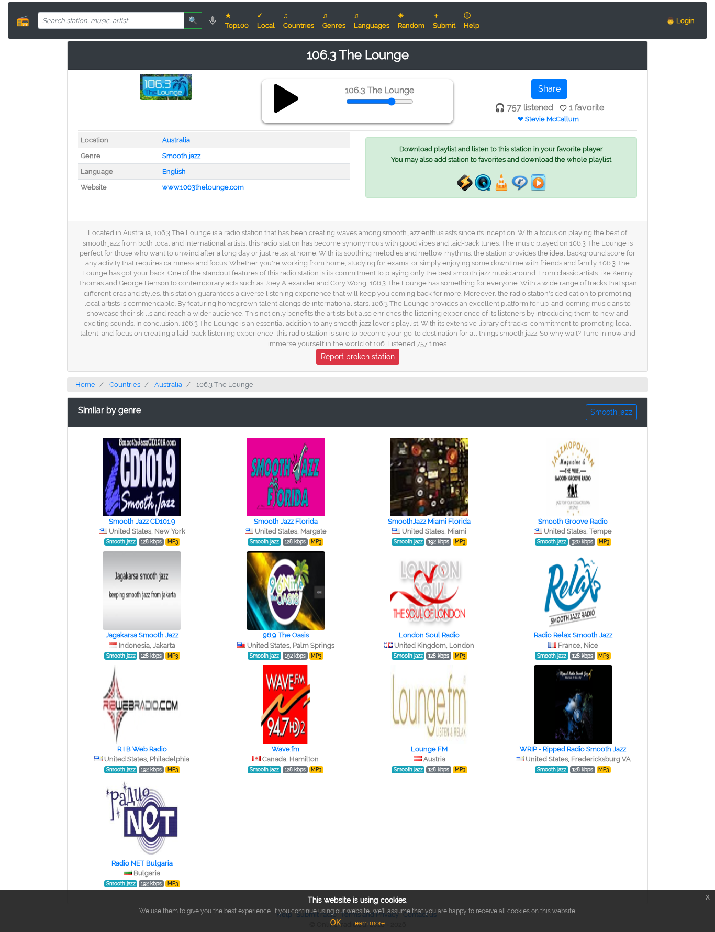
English (174, 171)
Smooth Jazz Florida (286, 521)
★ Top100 (237, 20)
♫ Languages (371, 20)
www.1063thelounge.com (203, 187)
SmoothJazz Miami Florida (429, 521)
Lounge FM (429, 749)
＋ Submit (444, 20)
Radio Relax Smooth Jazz (573, 635)
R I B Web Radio (142, 749)
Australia (176, 140)
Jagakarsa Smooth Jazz (142, 635)
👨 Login (680, 21)
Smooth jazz (181, 156)
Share (549, 89)
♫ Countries (298, 20)
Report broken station (358, 356)
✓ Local (266, 20)
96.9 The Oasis (286, 635)
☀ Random (411, 20)
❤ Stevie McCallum (548, 119)
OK (335, 922)
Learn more (368, 923)
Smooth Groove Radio (573, 521)
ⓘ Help (471, 20)
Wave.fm (285, 749)
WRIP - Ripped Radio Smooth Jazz (573, 749)
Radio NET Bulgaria (142, 863)
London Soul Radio (429, 635)
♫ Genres (333, 20)
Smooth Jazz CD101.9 (142, 521)
